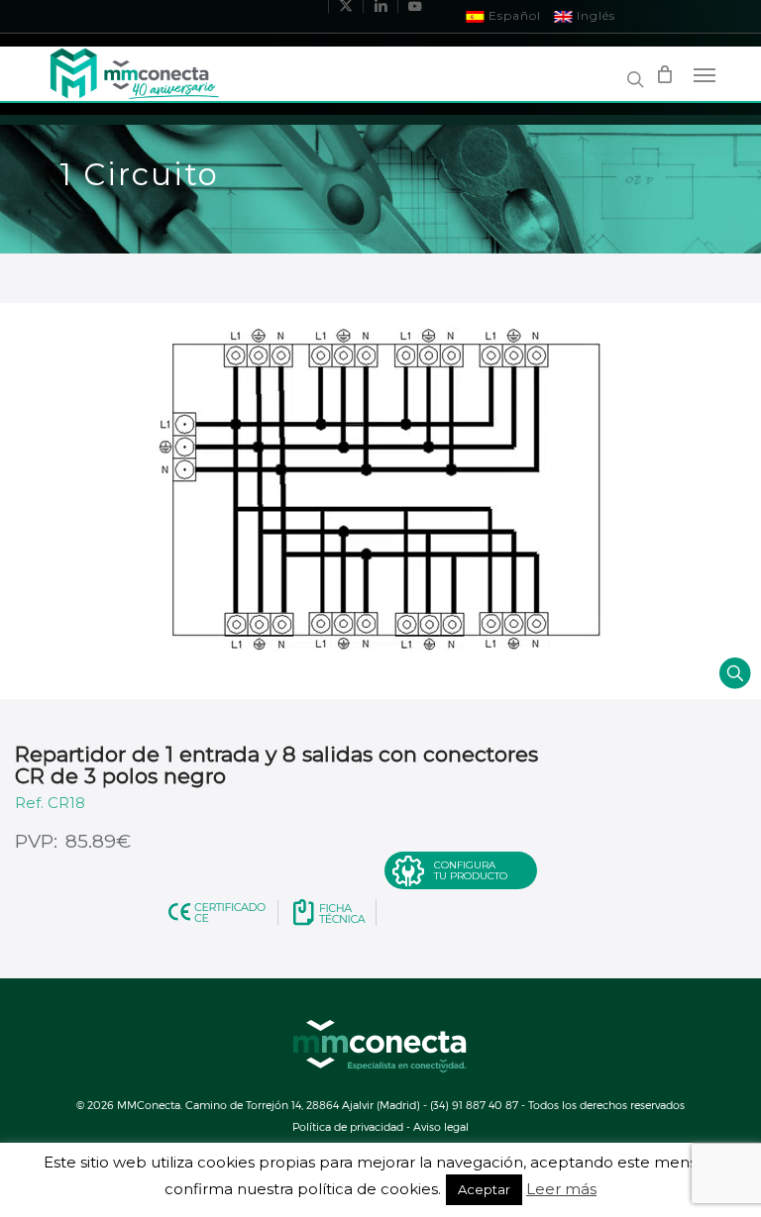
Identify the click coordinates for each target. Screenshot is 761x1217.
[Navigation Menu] (704, 74)
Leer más (561, 1189)
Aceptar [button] (484, 1189)
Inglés (594, 15)
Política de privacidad (347, 1126)
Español (513, 15)
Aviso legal (441, 1126)
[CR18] (380, 501)
